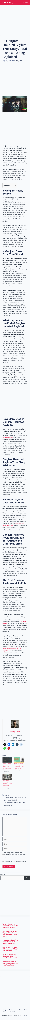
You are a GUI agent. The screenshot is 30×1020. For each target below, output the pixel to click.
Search (2, 874)
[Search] (27, 878)
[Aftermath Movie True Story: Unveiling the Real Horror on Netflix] (19, 760)
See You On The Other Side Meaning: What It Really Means (10, 949)
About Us (20, 1011)
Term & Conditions (12, 1011)
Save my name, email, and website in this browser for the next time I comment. (14, 855)
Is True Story (8, 2)
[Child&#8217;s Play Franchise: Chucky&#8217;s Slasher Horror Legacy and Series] (7, 777)
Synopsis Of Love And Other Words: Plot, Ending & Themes (10, 941)
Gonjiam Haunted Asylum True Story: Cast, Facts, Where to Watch (7, 767)
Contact (26, 1010)
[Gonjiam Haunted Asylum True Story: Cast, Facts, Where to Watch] (7, 760)
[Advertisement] (15, 20)
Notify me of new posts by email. (15, 861)
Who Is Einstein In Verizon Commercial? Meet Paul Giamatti (10, 925)
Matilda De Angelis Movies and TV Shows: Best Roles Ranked (10, 963)
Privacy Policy (4, 1011)
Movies (7, 795)
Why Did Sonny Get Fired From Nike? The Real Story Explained (9, 956)
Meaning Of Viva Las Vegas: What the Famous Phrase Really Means (10, 933)
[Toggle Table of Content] (14, 185)
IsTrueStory (25, 1015)
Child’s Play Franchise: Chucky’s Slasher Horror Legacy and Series (7, 784)
